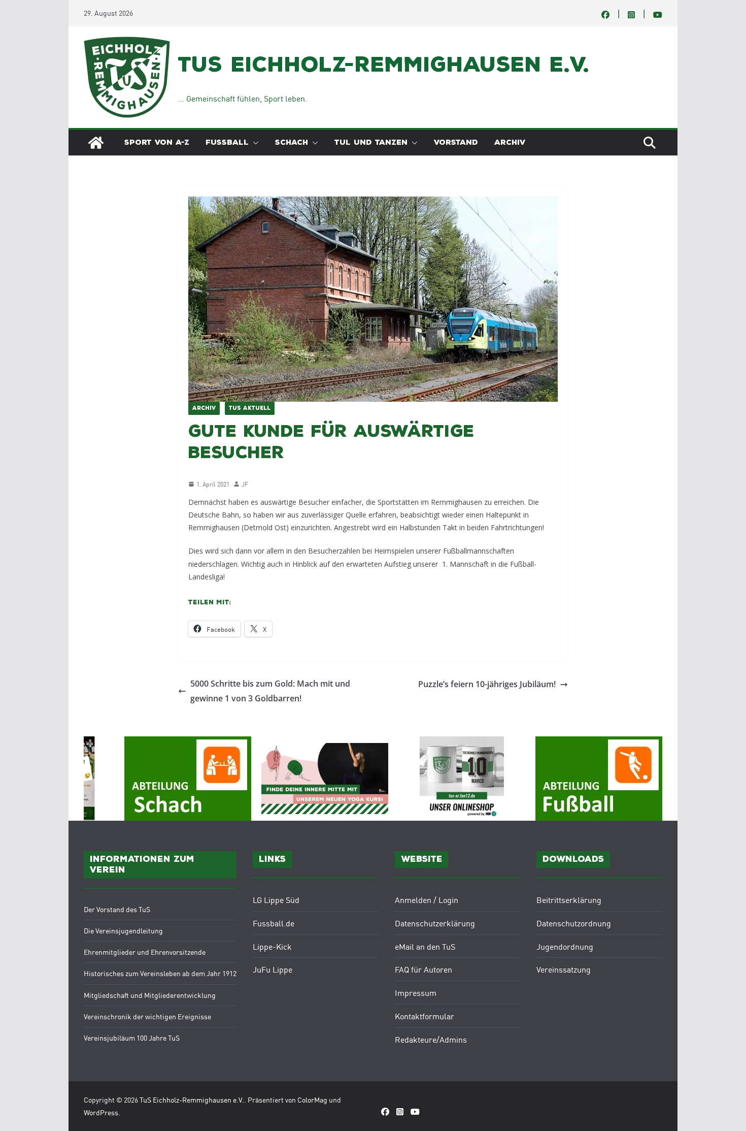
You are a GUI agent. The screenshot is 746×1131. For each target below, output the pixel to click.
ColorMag (312, 1099)
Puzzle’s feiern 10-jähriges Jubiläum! (487, 684)
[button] (254, 143)
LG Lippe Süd (276, 899)
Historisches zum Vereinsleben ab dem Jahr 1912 (160, 973)
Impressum (415, 992)
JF (245, 483)
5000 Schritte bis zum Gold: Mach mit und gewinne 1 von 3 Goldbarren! (270, 691)
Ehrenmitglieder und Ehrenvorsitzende (145, 952)
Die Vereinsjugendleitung (123, 930)
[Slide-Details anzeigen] (324, 779)
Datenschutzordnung (573, 923)
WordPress (101, 1112)
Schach (291, 142)
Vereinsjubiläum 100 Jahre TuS (132, 1037)
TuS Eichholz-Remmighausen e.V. (383, 64)
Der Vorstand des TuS (117, 909)
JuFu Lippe (272, 969)
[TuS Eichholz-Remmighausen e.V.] (96, 143)
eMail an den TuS (425, 946)
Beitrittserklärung (568, 899)
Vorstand (456, 142)
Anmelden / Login (426, 899)
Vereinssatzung (563, 969)
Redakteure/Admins (431, 1039)
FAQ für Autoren (423, 969)
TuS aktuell (249, 408)
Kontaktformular (424, 1016)
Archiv (509, 142)
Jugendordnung (564, 946)
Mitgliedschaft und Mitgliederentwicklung (150, 995)
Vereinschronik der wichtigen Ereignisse (147, 1016)
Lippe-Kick (272, 946)
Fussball (227, 142)
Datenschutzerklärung (435, 923)
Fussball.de (273, 923)
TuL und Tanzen (371, 142)
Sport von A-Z (156, 142)
